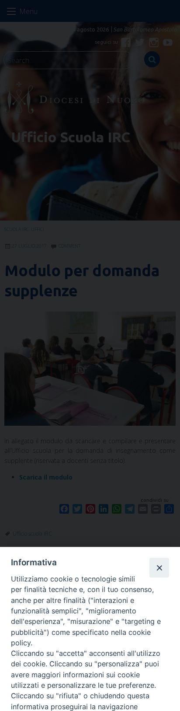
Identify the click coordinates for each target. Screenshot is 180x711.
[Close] (159, 567)
